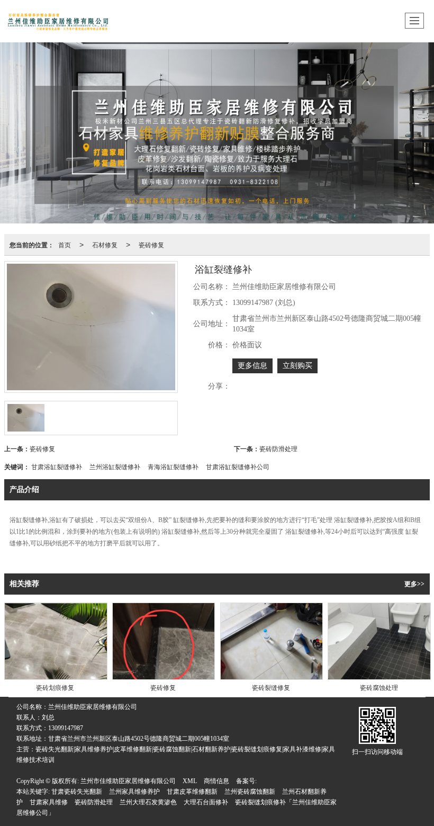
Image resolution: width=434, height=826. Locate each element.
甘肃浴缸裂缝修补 (56, 466)
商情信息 (216, 781)
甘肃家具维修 (49, 802)
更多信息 (252, 366)
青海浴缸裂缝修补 (173, 466)
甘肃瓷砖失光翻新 (76, 791)
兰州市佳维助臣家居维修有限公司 (128, 781)
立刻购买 (297, 366)
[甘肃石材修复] (217, 132)
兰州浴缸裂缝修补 (114, 466)
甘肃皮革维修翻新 (192, 791)
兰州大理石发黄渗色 (148, 802)
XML (190, 781)
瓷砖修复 (151, 244)
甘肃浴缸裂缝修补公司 (237, 466)
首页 (64, 244)
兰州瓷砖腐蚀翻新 (249, 791)
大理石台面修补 (206, 802)
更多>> (414, 584)
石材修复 (104, 244)
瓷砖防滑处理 (278, 448)
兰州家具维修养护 (134, 791)
